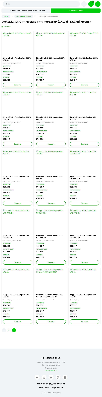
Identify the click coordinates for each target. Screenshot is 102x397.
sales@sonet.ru (51, 371)
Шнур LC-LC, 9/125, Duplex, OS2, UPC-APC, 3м (49, 237)
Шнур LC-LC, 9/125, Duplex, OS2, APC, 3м (16, 177)
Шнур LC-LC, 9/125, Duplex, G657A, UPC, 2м (50, 59)
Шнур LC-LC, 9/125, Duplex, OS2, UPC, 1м (16, 296)
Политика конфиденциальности (51, 384)
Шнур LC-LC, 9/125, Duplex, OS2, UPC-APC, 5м (83, 237)
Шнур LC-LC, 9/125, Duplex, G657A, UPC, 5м (17, 118)
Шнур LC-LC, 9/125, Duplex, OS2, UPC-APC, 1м (83, 177)
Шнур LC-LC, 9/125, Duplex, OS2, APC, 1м (49, 118)
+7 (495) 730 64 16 (76, 10)
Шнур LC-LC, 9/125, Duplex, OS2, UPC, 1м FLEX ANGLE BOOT (49, 296)
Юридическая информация (51, 387)
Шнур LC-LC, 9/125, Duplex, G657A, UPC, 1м (17, 59)
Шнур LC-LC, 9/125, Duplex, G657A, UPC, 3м (84, 59)
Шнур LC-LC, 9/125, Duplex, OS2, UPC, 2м (83, 296)
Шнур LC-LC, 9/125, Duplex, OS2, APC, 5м (49, 177)
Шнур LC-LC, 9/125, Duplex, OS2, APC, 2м (83, 118)
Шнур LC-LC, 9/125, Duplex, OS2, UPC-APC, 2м (16, 237)
